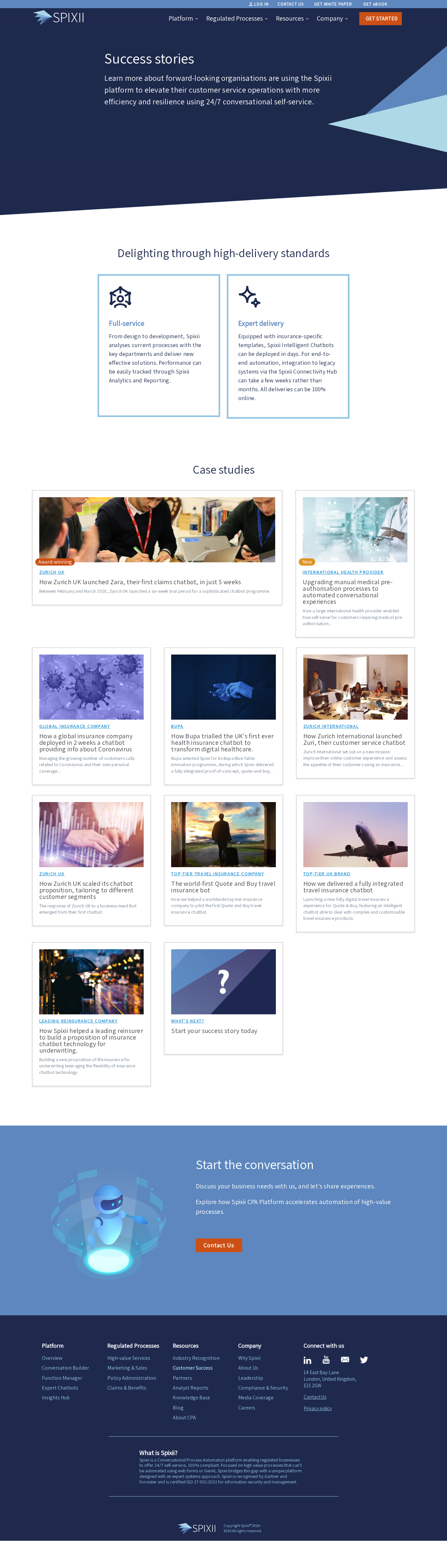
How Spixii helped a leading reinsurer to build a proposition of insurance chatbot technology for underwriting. (91, 1040)
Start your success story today (214, 1030)
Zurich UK (51, 572)
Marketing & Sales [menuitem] (127, 1367)
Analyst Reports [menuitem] (190, 1387)
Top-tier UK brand (327, 874)
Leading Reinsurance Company (78, 1021)
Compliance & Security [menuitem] (263, 1387)
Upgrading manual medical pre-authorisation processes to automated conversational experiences (348, 592)
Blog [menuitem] (178, 1407)
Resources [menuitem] (290, 18)
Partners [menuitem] (182, 1378)
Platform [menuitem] (181, 18)
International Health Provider (343, 572)
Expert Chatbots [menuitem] (60, 1387)
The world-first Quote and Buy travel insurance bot (223, 886)
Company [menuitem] (330, 18)
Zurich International (331, 726)
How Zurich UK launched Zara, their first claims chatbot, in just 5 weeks (140, 582)
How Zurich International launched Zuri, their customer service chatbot (354, 739)
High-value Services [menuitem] (128, 1358)
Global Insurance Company (74, 726)
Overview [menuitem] (52, 1358)
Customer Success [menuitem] (193, 1367)
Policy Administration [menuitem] (131, 1378)
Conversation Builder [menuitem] (65, 1367)
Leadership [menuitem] (250, 1378)
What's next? (187, 1021)
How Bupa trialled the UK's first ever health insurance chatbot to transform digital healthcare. (222, 742)
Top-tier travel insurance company (217, 874)
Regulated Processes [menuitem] (234, 18)
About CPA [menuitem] (184, 1417)
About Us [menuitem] (248, 1367)
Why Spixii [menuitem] (249, 1358)
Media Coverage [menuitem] (256, 1397)
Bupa (177, 726)
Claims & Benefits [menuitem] (126, 1387)
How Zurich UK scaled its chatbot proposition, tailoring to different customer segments (86, 890)
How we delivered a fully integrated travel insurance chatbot (353, 886)
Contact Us (219, 1245)
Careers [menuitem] (246, 1407)
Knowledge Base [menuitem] (191, 1397)
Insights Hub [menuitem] (56, 1397)
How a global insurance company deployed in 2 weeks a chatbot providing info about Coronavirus (86, 742)
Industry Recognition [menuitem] (196, 1358)
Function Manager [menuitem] (62, 1378)
